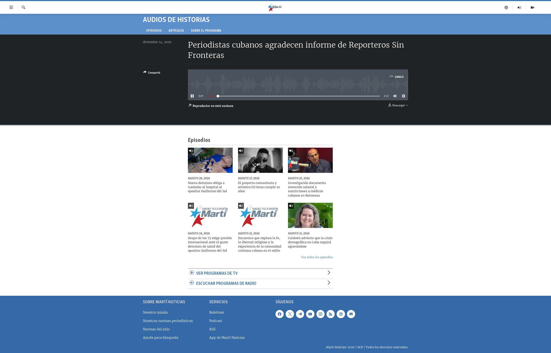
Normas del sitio (156, 329)
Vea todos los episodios (317, 257)
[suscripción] (351, 314)
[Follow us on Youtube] (310, 314)
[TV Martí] (532, 7)
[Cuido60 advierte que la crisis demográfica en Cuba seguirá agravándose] (310, 215)
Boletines (216, 312)
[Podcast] (506, 7)
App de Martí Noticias (227, 338)
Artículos (176, 31)
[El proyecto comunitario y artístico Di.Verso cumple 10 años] (260, 160)
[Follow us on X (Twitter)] (290, 314)
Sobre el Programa (206, 31)
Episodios (154, 31)
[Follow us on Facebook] (280, 314)
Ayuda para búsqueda (160, 338)
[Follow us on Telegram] (300, 314)
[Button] (151, 73)
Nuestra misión (155, 312)
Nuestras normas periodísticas (168, 321)
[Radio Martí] (519, 7)
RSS (212, 329)
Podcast (215, 321)
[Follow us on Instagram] (320, 314)
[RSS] (331, 314)
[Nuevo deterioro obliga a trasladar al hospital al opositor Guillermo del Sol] (210, 160)
